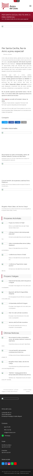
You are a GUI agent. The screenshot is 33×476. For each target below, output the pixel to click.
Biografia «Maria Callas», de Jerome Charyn (15, 206)
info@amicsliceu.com (9, 432)
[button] (30, 6)
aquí (6, 99)
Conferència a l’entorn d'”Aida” (17, 254)
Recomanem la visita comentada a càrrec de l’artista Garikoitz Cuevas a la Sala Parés (15, 155)
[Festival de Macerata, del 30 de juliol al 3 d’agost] (4, 282)
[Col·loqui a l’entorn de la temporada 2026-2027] (4, 234)
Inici (3, 19)
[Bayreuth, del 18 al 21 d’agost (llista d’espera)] (4, 294)
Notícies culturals (7, 54)
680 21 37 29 (7, 429)
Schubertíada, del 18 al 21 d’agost (18, 303)
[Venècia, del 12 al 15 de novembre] (4, 324)
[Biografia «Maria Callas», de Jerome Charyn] (16, 196)
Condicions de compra (25, 471)
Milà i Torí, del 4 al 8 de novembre (18, 312)
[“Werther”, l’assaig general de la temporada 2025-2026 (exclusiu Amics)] (4, 375)
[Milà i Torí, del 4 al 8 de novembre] (4, 314)
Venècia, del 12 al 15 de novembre (18, 322)
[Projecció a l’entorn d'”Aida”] (4, 224)
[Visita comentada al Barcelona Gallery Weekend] (4, 245)
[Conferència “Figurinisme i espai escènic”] (4, 266)
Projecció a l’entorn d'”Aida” (17, 222)
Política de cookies (24, 473)
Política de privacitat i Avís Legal (11, 473)
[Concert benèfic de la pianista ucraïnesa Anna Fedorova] (16, 170)
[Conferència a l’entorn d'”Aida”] (4, 256)
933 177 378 (7, 427)
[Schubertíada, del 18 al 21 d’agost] (4, 305)
